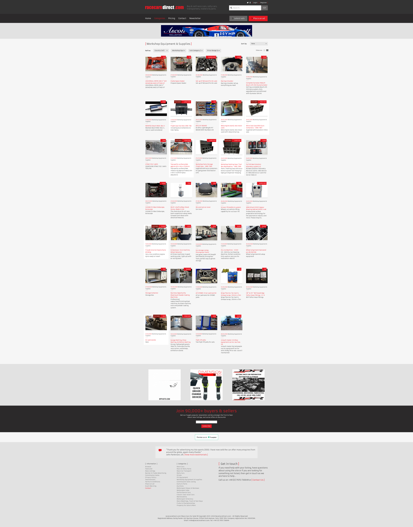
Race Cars (180, 467)
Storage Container (151, 293)
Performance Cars (184, 492)
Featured (148, 469)
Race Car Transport (184, 471)
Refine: (148, 51)
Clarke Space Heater (178, 81)
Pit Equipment (182, 477)
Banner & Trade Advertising (155, 473)
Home (148, 18)
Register (263, 3)
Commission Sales (152, 475)
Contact (182, 18)
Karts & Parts (182, 484)
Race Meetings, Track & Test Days (190, 501)
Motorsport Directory (185, 499)
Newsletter (195, 18)
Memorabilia (182, 497)
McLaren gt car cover (203, 207)
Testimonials (150, 480)
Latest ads (239, 18)
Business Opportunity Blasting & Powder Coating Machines (180, 295)
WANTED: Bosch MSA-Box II (155, 126)
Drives (179, 475)
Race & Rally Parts (184, 469)
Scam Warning (150, 486)
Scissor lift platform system (231, 207)
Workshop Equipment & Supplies (189, 480)
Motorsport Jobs (183, 490)
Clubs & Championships (186, 503)
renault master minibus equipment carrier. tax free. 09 (230, 342)
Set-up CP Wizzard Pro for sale (206, 81)
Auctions (180, 486)
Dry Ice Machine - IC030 (229, 250)
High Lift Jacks (201, 340)
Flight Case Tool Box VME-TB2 (181, 126)
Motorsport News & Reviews (188, 488)
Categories (159, 18)
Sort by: (244, 44)
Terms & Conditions (152, 482)
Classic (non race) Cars (185, 495)
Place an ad (259, 18)
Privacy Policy (150, 477)
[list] (264, 50)
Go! (264, 8)
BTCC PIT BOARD (201, 126)
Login (255, 3)
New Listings (150, 471)
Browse (148, 467)
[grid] (267, 50)
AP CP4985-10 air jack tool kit (206, 293)
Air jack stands (150, 340)
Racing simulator (227, 81)
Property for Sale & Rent (186, 505)
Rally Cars (180, 473)
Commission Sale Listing (186, 482)
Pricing (171, 18)
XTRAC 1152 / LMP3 (151, 164)
